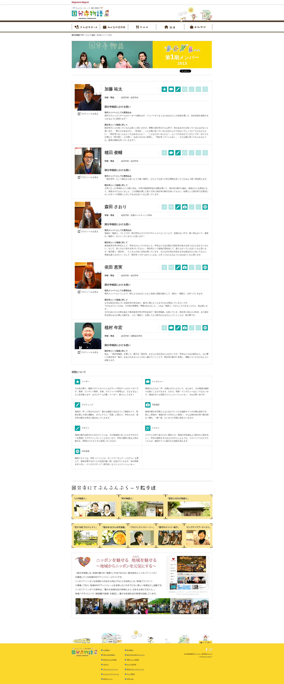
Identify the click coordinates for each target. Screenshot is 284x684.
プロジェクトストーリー (110, 669)
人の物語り (106, 650)
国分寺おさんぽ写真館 (110, 660)
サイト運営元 (131, 674)
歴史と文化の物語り (109, 655)
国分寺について (108, 679)
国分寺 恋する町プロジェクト (136, 655)
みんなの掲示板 (131, 664)
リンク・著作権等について (204, 654)
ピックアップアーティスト (111, 674)
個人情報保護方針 (189, 654)
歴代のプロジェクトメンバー (135, 669)
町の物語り (130, 650)
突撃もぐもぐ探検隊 (133, 660)
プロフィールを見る (89, 114)
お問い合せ (130, 679)
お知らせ (106, 664)
